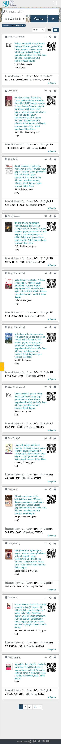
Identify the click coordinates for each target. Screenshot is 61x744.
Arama (40, 18)
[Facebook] (34, 741)
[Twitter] (38, 741)
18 (35, 706)
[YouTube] (48, 741)
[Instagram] (43, 741)
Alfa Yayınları (14, 25)
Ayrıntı (53, 83)
